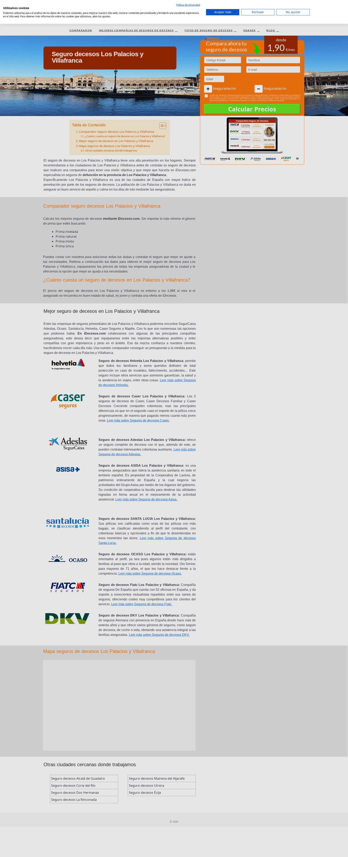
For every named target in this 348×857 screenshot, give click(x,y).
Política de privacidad (188, 5)
